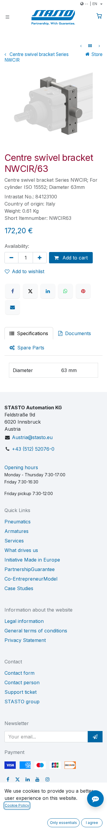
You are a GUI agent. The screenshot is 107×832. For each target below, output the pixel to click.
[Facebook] (12, 291)
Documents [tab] (77, 333)
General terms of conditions (35, 631)
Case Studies (18, 588)
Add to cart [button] (74, 258)
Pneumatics (17, 522)
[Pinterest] (83, 291)
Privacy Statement (25, 640)
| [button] (91, 3)
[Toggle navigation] (7, 16)
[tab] (26, 347)
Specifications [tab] (31, 333)
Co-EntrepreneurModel (30, 579)
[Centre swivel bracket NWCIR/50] (81, 46)
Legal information (24, 621)
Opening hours (21, 467)
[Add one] (40, 257)
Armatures (16, 531)
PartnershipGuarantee (29, 569)
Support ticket (20, 692)
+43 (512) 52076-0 (33, 449)
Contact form (19, 673)
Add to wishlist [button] (28, 271)
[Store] (90, 46)
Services (14, 541)
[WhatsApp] (65, 291)
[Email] (12, 307)
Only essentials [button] (63, 822)
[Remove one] (11, 257)
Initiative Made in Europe (32, 560)
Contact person (22, 682)
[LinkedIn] (48, 291)
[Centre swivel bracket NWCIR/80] (99, 46)
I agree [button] (92, 822)
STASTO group (22, 702)
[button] (95, 736)
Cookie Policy (17, 805)
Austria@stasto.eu (32, 437)
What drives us (21, 550)
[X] (30, 291)
